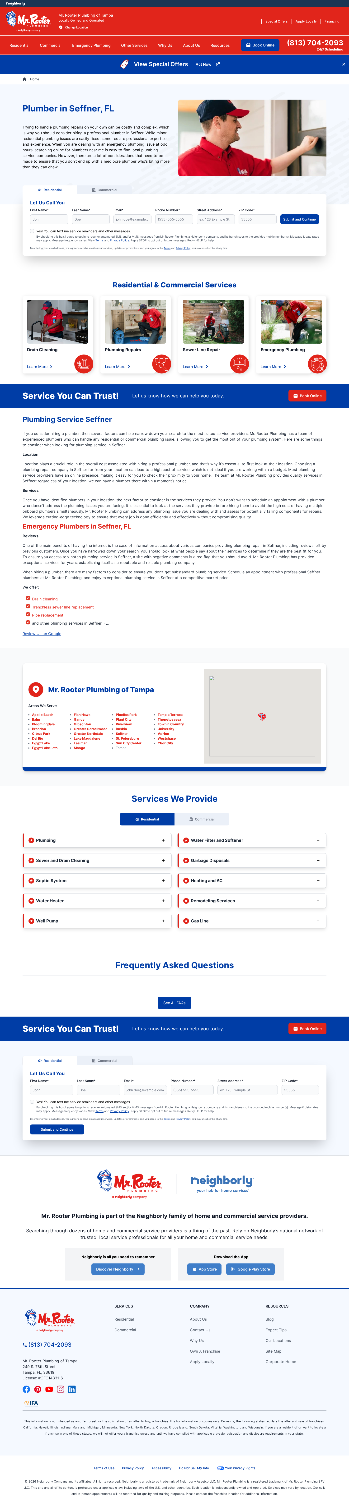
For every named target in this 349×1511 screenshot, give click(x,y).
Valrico (163, 734)
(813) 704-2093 (49, 1344)
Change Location (76, 27)
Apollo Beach (42, 715)
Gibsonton (82, 724)
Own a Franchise (205, 1351)
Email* (118, 210)
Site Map (274, 1351)
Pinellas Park (126, 715)
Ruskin (121, 729)
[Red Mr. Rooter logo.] (129, 1184)
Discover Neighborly (114, 1269)
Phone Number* (167, 210)
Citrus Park (41, 734)
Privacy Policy (119, 240)
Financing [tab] (332, 21)
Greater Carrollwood (91, 729)
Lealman (81, 743)
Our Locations (278, 1340)
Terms (99, 240)
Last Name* (81, 210)
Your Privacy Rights (240, 1468)
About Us (198, 1319)
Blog (270, 1319)
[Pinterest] (38, 1389)
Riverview (124, 724)
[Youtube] (49, 1389)
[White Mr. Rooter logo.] (28, 21)
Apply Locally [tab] (306, 21)
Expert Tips (276, 1329)
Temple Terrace (170, 715)
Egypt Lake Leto (45, 748)
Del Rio (37, 738)
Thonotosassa (169, 719)
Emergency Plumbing (283, 349)
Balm (36, 719)
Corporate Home (281, 1361)
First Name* (39, 210)
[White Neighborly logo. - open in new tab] (15, 3)
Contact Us (200, 1329)
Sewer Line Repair (201, 349)
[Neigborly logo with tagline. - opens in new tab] (222, 1184)
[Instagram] (60, 1389)
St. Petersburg (127, 738)
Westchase (167, 738)
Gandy (79, 719)
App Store (208, 1269)
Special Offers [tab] (276, 21)
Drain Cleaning (42, 349)
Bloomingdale (43, 724)
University (166, 729)
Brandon (39, 729)
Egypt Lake (41, 743)
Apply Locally (202, 1361)
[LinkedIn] (72, 1389)
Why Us (197, 1340)
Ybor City (165, 743)
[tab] (91, 45)
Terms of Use (104, 1468)
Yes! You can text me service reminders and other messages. (83, 231)
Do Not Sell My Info (194, 1468)
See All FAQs (174, 1002)
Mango (79, 748)
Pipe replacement (47, 615)
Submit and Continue (299, 219)
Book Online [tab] (263, 45)
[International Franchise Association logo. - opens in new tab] (31, 1403)
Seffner (122, 734)
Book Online (311, 395)
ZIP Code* (247, 210)
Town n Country (171, 724)
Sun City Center (128, 743)
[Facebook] (26, 1389)
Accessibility (161, 1468)
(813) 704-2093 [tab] (315, 42)
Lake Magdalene (87, 738)
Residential (53, 190)
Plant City (124, 719)
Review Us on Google (42, 633)
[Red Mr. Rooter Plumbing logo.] (61, 1320)
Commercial (107, 190)
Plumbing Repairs (123, 349)
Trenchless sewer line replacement (63, 607)
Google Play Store (254, 1269)
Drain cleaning (45, 599)
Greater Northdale (88, 734)
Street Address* (209, 210)
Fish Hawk (82, 715)
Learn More (37, 367)
